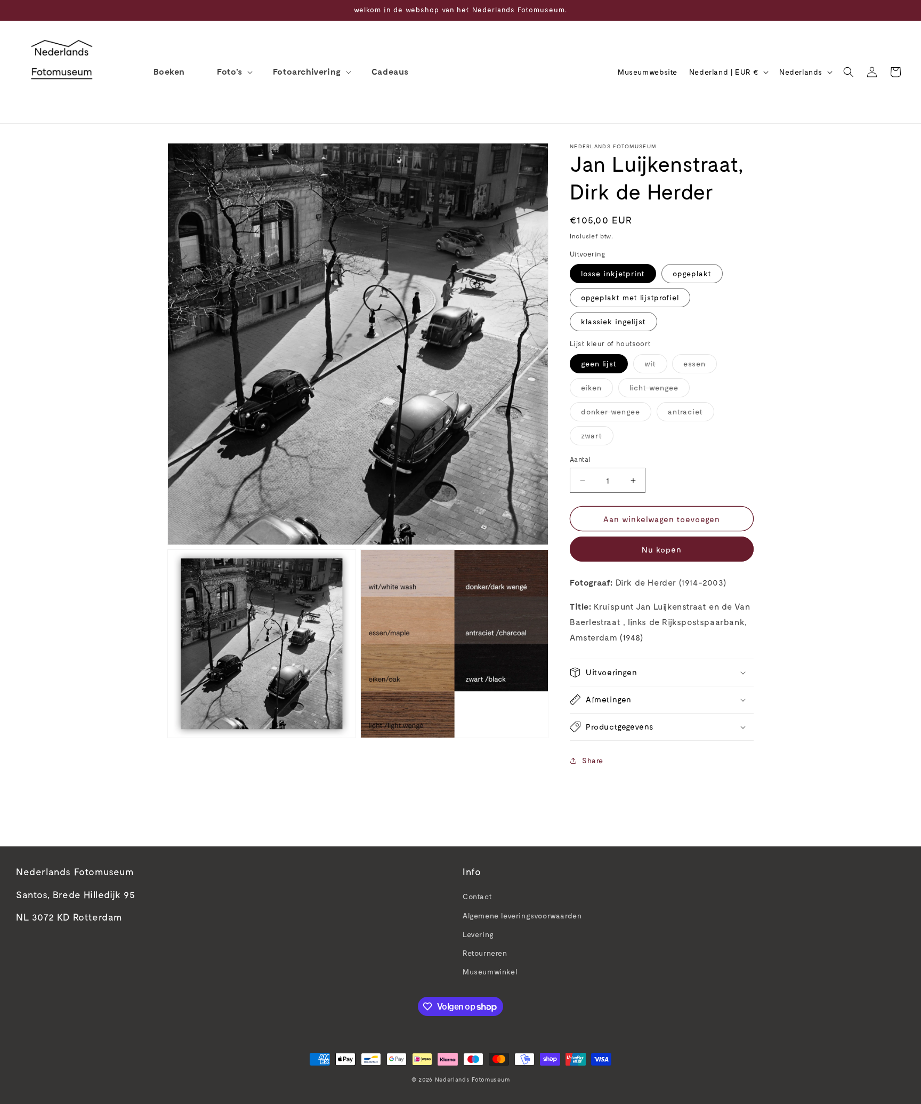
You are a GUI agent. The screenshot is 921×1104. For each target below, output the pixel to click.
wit (655, 365)
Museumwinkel (490, 971)
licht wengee (659, 389)
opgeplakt (692, 273)
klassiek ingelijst (613, 321)
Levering (478, 934)
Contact (477, 896)
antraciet (691, 413)
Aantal (580, 459)
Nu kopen (662, 549)
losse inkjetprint (613, 273)
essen (700, 365)
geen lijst (599, 363)
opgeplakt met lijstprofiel (630, 297)
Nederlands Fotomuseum (472, 1079)
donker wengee (616, 413)
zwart (597, 437)
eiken (597, 389)
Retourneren (485, 952)
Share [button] (592, 760)
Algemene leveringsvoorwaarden (522, 915)
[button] (229, 71)
